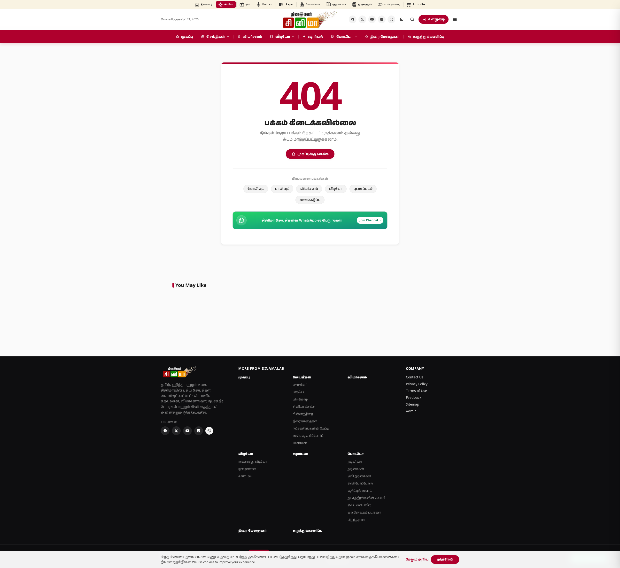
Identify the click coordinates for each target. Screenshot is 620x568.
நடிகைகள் (356, 469)
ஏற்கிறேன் (445, 559)
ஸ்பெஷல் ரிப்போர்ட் (308, 436)
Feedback (413, 397)
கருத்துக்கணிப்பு (307, 530)
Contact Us (414, 377)
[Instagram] (382, 19)
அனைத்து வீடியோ (252, 462)
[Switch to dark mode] (401, 19)
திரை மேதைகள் (305, 421)
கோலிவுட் (256, 188)
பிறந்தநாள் (356, 520)
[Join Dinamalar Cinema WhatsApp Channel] (391, 19)
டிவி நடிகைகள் (359, 476)
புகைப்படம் (363, 188)
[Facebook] (352, 19)
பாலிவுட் (282, 188)
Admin (411, 411)
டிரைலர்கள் (247, 469)
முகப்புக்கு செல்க (313, 154)
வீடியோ (335, 188)
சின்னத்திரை (303, 414)
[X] (362, 19)
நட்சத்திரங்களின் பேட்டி (311, 428)
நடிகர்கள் (355, 462)
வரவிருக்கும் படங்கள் (364, 512)
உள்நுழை (436, 19)
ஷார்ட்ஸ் (245, 476)
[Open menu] (454, 19)
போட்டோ (356, 454)
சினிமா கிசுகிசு (304, 407)
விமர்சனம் (309, 188)
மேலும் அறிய (417, 559)
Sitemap (412, 404)
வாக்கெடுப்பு (310, 200)
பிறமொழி (301, 399)
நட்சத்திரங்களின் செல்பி (367, 498)
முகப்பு (244, 377)
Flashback (300, 443)
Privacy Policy (416, 384)
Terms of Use (416, 390)
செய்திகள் (302, 377)
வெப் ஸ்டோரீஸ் (359, 505)
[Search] (412, 19)
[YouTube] (372, 19)
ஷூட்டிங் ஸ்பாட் (360, 491)
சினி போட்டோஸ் (360, 483)
